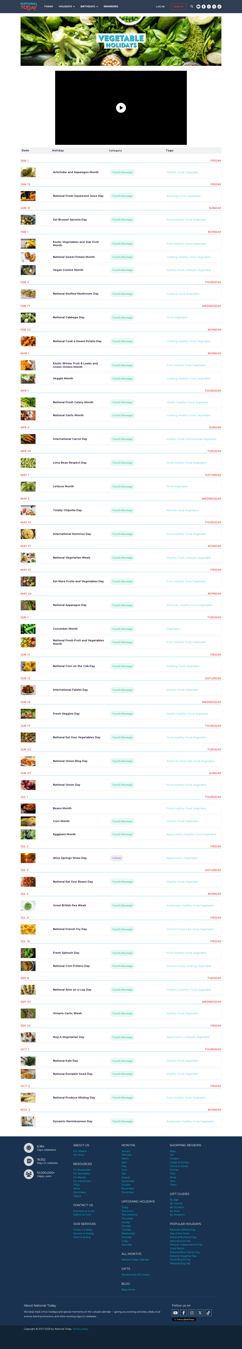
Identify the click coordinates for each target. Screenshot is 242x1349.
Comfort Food (176, 929)
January (125, 1151)
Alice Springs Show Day (70, 858)
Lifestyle (191, 270)
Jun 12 (25, 678)
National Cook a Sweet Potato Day (77, 341)
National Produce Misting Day (74, 1097)
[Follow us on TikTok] (219, 7)
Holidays (65, 6)
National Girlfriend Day (183, 1229)
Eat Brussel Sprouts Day (70, 219)
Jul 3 (25, 870)
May (123, 1166)
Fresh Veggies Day (66, 713)
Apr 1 (25, 390)
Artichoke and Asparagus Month (76, 172)
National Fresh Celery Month (73, 402)
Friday (124, 1241)
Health (171, 402)
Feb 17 (25, 306)
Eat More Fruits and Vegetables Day (78, 581)
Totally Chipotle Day (67, 510)
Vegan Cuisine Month (68, 270)
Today (48, 6)
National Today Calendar (135, 1259)
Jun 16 (26, 702)
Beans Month (62, 808)
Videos (77, 1196)
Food (170, 219)
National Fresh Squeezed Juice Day (78, 195)
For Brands (79, 1177)
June (124, 1169)
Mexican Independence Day (186, 1244)
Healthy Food (175, 172)
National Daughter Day (183, 1256)
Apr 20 (26, 451)
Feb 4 (25, 282)
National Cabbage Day (68, 317)
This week (127, 1218)
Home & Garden (179, 1166)
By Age (174, 1199)
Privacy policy (80, 1328)
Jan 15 (25, 184)
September (128, 1181)
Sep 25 (26, 1025)
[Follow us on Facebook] (204, 7)
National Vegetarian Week (71, 557)
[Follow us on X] (214, 7)
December (127, 1192)
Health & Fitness (179, 1162)
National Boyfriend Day (183, 1237)
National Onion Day (66, 784)
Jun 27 (26, 773)
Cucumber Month (65, 628)
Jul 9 (25, 917)
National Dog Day (180, 1263)
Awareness (174, 905)
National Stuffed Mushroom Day (76, 293)
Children (172, 989)
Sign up (179, 6)
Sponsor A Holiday (83, 1233)
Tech (172, 1181)
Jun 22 (26, 749)
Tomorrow (127, 1211)
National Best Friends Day (185, 1252)
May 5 (25, 498)
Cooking (172, 257)
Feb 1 (24, 232)
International (193, 439)
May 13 (26, 522)
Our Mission (80, 1151)
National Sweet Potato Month (74, 257)
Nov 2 (25, 1109)
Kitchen (174, 1169)
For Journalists (81, 1173)
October (126, 1184)
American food (176, 761)
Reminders (111, 6)
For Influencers (82, 1181)
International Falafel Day (70, 689)
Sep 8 (25, 978)
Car (172, 1154)
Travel (173, 1184)
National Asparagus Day (70, 605)
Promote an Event (84, 1211)
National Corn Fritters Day (71, 966)
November (127, 1188)
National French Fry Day (70, 929)
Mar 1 (25, 353)
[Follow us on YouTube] (198, 7)
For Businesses (82, 1169)
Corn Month (61, 821)
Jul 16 (25, 941)
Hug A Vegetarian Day (68, 1037)
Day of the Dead (179, 1233)
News (76, 1188)
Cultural (116, 858)
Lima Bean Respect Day (70, 462)
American (173, 605)
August (125, 1177)
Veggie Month (63, 378)
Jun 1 (25, 617)
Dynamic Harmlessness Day (72, 1121)
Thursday (126, 1237)
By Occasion (177, 1207)
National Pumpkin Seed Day (73, 1073)
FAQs (76, 1184)
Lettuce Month (63, 486)
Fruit (183, 196)
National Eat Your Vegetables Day (76, 737)
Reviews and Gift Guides (135, 1274)
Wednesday (128, 1233)
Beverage (173, 196)
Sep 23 (26, 1001)
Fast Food (193, 761)
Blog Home (128, 1289)
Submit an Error (82, 1214)
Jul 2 (25, 846)
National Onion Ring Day (70, 761)
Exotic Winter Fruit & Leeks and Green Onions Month (75, 365)
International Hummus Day (72, 534)
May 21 (26, 569)
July (123, 1173)
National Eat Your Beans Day (73, 881)
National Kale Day (65, 1060)
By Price (175, 1211)
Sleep (173, 1177)
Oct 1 (25, 1049)
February (126, 1154)
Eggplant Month (64, 834)
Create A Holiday (83, 1229)
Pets (172, 1173)
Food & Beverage (122, 172)
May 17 (26, 546)
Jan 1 (25, 160)
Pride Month (177, 1248)
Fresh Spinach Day (66, 952)
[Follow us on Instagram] (209, 7)
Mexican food (175, 510)
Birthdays (88, 6)
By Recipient (177, 1214)
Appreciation (175, 834)
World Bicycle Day (180, 1259)
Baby (173, 1151)
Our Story (78, 1154)
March (125, 1158)
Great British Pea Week (69, 905)
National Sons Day (180, 1241)
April (123, 1162)
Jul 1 (24, 797)
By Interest (176, 1203)
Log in (160, 6)
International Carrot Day (70, 439)
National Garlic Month (68, 415)
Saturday (126, 1244)
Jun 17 (25, 725)
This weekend (129, 1214)
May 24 (26, 593)
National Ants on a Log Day (72, 989)
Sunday (125, 1222)
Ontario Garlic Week (67, 1013)
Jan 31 (25, 208)
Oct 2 (25, 1086)
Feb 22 (26, 329)
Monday (126, 1226)
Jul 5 (25, 893)
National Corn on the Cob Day (74, 666)
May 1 (25, 475)
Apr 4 (25, 427)
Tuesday (126, 1229)
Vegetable (192, 172)
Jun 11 (25, 654)
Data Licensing (82, 1237)
